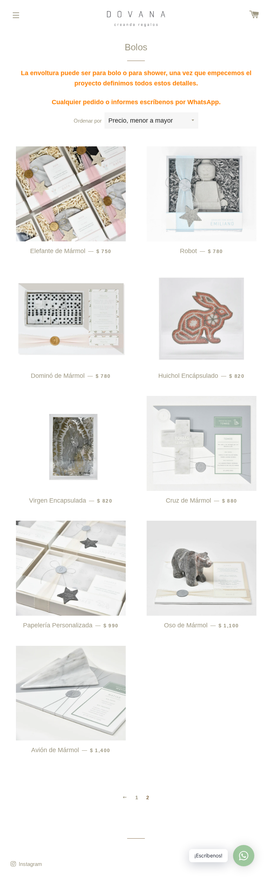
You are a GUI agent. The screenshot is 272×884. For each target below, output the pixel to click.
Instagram (29, 864)
